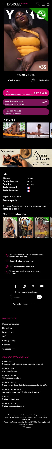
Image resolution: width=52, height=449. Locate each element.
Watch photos (14, 80)
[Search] (38, 4)
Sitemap (6, 344)
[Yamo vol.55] (26, 39)
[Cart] (48, 4)
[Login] (43, 4)
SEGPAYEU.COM (32, 422)
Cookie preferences (38, 415)
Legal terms (7, 332)
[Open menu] (3, 2)
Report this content (12, 196)
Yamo (30, 178)
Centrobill (21, 422)
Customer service (10, 324)
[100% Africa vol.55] (14, 130)
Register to (26, 292)
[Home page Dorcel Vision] (17, 4)
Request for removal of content (19, 415)
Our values (7, 328)
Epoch (14, 422)
